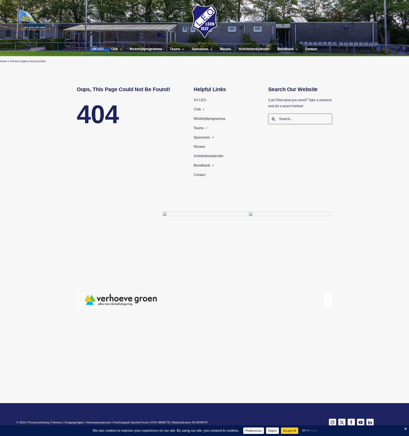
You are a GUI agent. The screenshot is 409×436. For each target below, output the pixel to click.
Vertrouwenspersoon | (99, 422)
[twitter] (342, 422)
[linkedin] (370, 422)
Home (3, 61)
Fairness (57, 422)
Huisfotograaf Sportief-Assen (131, 422)
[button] (81, 300)
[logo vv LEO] (204, 6)
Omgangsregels (74, 422)
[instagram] (332, 422)
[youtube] (360, 422)
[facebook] (351, 422)
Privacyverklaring (39, 422)
